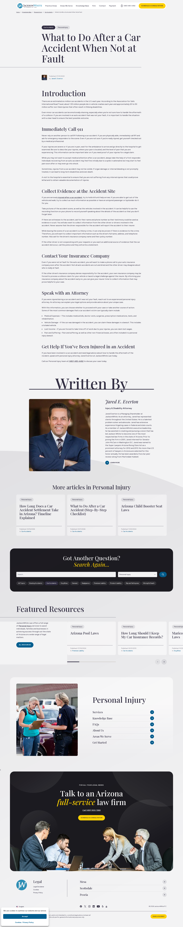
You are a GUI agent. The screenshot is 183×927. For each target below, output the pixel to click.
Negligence (85, 583)
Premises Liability (100, 583)
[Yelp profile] (102, 906)
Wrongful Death (148, 583)
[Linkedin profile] (94, 906)
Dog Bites (64, 583)
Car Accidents (49, 12)
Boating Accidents (35, 583)
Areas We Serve (66, 6)
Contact (102, 6)
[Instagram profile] (89, 906)
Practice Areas (51, 6)
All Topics (21, 583)
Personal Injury (38, 12)
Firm (94, 6)
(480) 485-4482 (129, 6)
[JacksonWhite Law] (29, 5)
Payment (112, 6)
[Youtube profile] (98, 906)
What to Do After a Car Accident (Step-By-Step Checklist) (88, 510)
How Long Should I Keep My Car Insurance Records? (142, 635)
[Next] (164, 661)
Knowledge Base (82, 6)
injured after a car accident (70, 197)
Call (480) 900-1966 (91, 810)
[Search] (163, 574)
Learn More (115, 463)
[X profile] (85, 906)
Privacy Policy (28, 922)
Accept (25, 916)
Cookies (18, 922)
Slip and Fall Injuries (132, 583)
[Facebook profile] (81, 906)
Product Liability (115, 583)
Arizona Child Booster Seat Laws (141, 508)
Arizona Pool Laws (84, 633)
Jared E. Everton (57, 79)
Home (18, 12)
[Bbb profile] (106, 906)
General (74, 583)
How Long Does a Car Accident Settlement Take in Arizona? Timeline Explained (39, 512)
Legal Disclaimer (38, 887)
